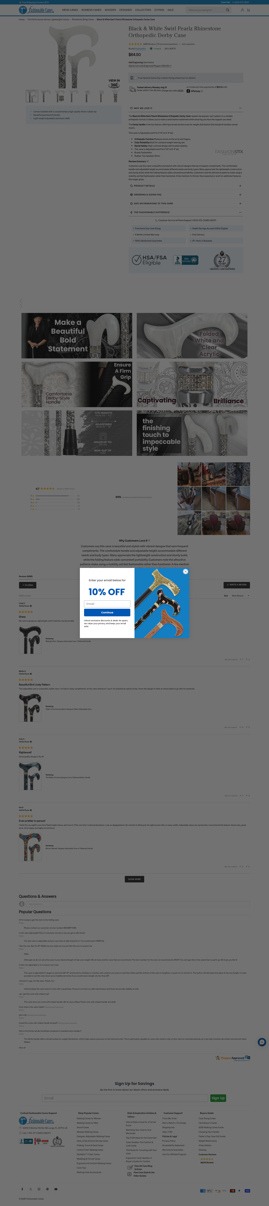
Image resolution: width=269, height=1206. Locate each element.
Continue (107, 612)
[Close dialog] (185, 571)
